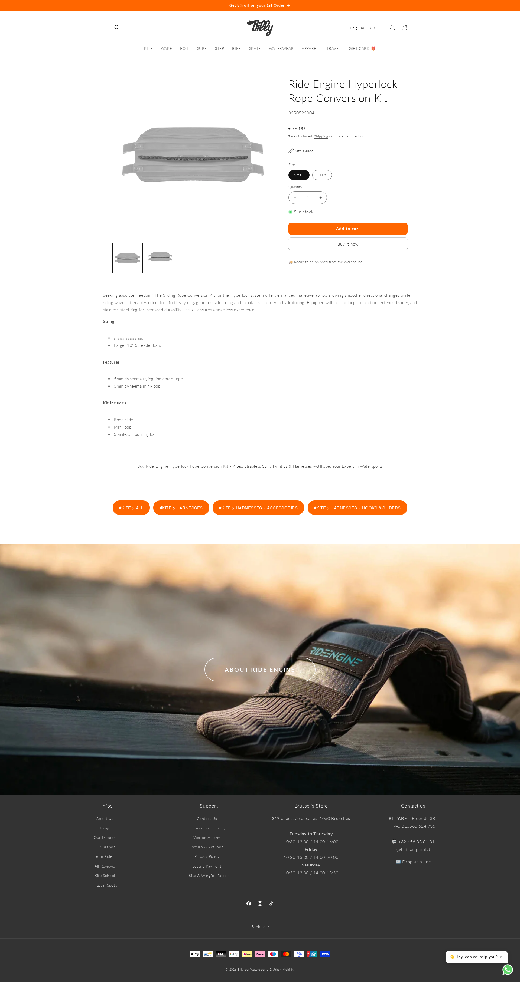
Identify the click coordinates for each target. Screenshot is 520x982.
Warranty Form (206, 837)
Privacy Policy (206, 856)
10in (322, 175)
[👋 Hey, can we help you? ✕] (511, 973)
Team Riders (105, 856)
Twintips (280, 466)
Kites (237, 466)
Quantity (295, 187)
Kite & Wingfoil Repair (209, 875)
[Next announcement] (475, 5)
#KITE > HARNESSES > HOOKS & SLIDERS (357, 507)
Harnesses (302, 466)
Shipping (321, 136)
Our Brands (105, 847)
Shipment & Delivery (206, 828)
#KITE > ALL (131, 507)
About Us (104, 818)
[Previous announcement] (45, 5)
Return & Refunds (207, 847)
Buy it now (348, 244)
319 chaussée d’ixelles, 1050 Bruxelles (311, 818)
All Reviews (105, 866)
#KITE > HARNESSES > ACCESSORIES (258, 507)
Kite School (105, 875)
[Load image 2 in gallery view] (160, 258)
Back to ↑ (260, 926)
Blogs (105, 828)
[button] (117, 28)
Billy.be (243, 969)
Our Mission (105, 837)
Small (299, 175)
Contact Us (207, 818)
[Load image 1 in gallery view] (127, 258)
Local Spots (107, 885)
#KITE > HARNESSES (181, 507)
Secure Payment (207, 866)
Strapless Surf (257, 466)
